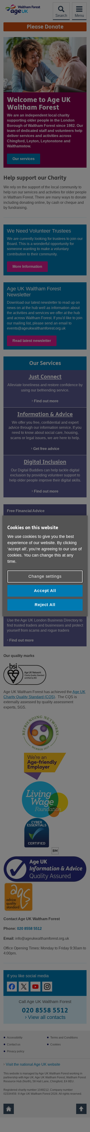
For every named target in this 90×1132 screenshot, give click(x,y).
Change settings (45, 576)
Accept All (45, 590)
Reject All (45, 604)
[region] (45, 565)
